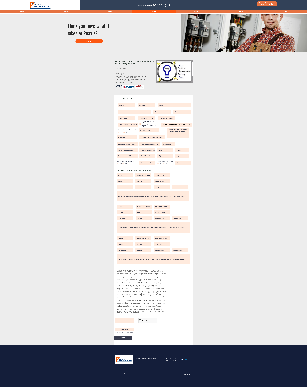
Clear (132, 324)
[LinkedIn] (186, 359)
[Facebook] (182, 359)
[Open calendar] (188, 111)
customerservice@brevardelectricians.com (126, 80)
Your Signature (118, 316)
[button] (124, 329)
